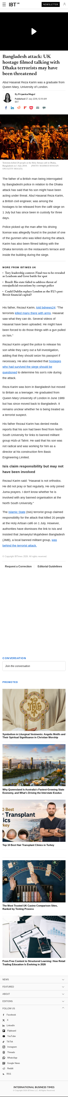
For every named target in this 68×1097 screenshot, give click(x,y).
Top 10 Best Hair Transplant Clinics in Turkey (28, 845)
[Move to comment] (44, 108)
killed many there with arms (33, 313)
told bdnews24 (45, 307)
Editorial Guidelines (50, 566)
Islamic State (16, 512)
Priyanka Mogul (26, 94)
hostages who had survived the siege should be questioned (31, 367)
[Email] (38, 108)
